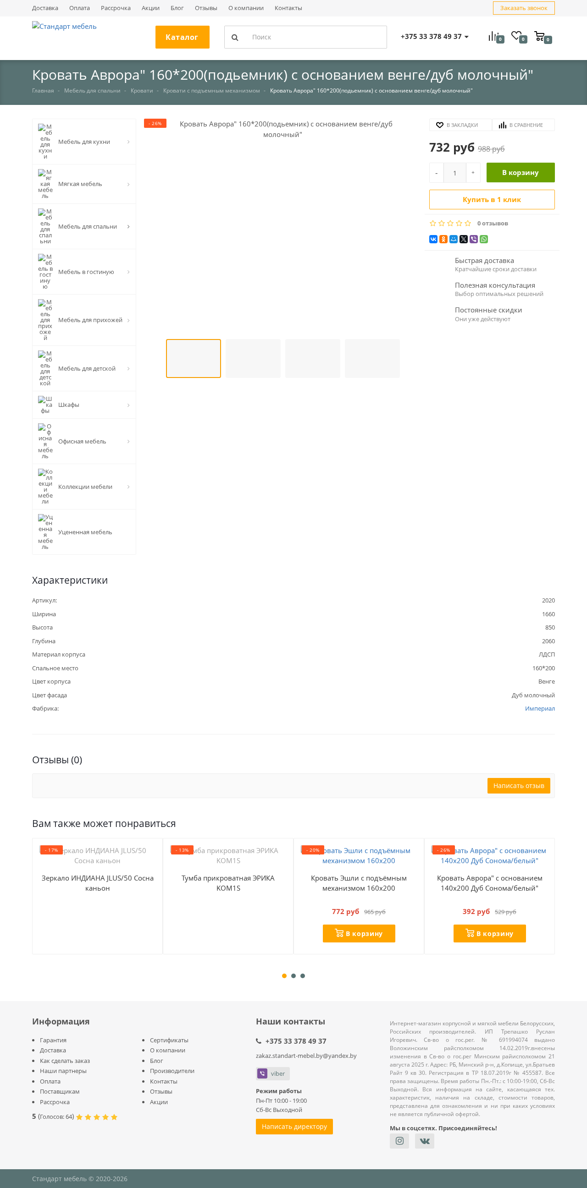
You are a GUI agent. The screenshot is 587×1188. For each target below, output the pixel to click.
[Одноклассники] (443, 239)
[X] (464, 239)
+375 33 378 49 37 (296, 1041)
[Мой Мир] (453, 239)
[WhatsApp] (484, 239)
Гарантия (53, 1040)
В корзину (520, 172)
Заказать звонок (524, 8)
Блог (177, 8)
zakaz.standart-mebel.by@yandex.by (306, 1055)
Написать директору (294, 1126)
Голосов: (56, 1116)
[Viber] (474, 239)
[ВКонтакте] (433, 239)
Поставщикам (60, 1091)
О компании (246, 8)
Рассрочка (116, 8)
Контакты (288, 8)
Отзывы (206, 8)
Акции (151, 8)
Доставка (45, 8)
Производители (172, 1071)
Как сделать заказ (65, 1061)
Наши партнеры (63, 1071)
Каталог (182, 37)
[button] (282, 227)
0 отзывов (492, 223)
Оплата (79, 8)
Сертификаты (169, 1040)
